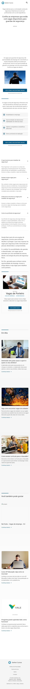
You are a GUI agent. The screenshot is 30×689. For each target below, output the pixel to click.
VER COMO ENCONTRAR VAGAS (15, 90)
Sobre (15, 672)
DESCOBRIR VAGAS (15, 308)
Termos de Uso (15, 669)
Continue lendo (5, 371)
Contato (15, 674)
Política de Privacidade (15, 666)
